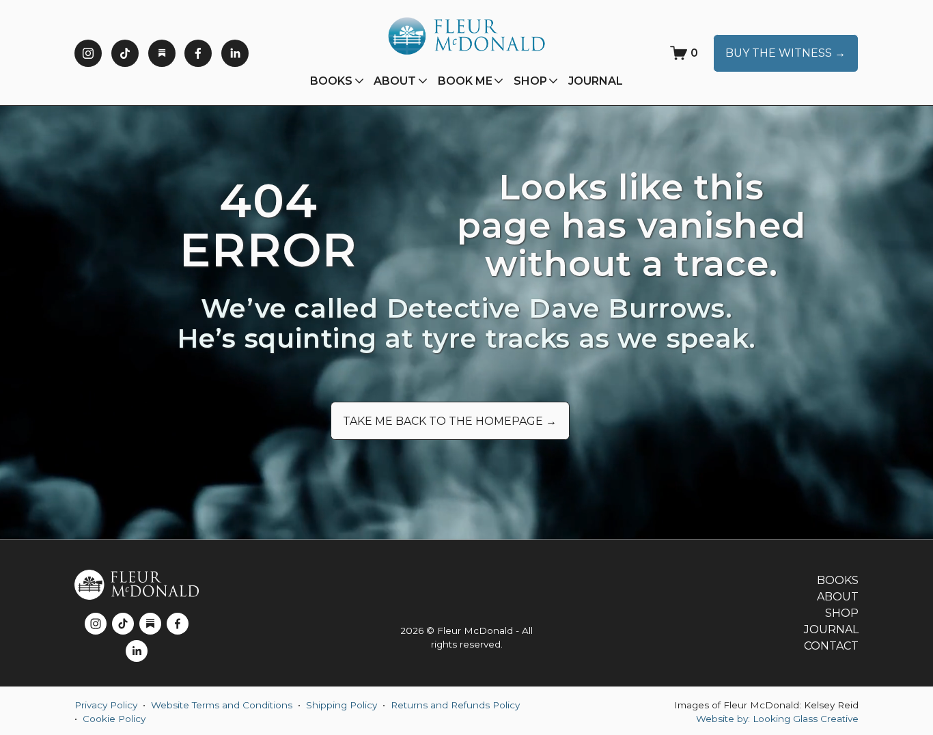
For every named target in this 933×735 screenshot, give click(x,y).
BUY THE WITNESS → (785, 52)
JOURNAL (595, 80)
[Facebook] (198, 53)
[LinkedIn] (235, 53)
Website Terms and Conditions (221, 704)
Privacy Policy (105, 704)
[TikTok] (125, 53)
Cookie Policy (114, 718)
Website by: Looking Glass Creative (777, 718)
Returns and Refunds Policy (455, 704)
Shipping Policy (341, 704)
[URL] (162, 53)
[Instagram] (88, 53)
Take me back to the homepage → (450, 421)
